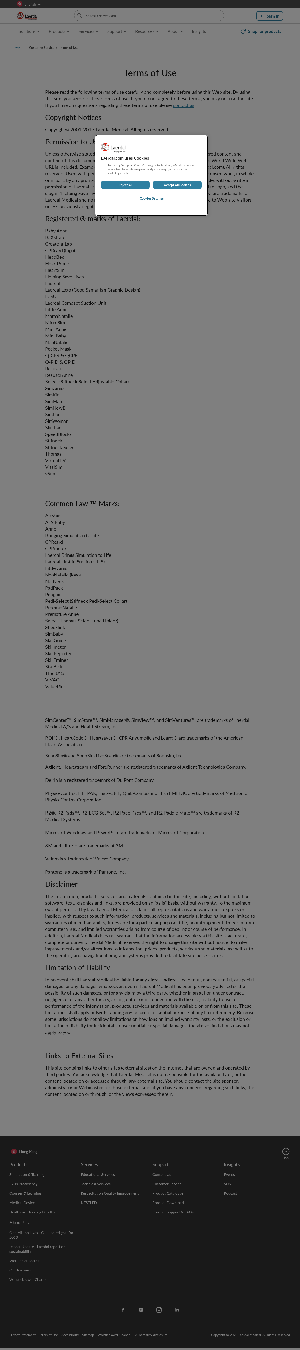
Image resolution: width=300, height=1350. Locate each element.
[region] (151, 175)
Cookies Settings (152, 198)
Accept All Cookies (177, 185)
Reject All (125, 185)
